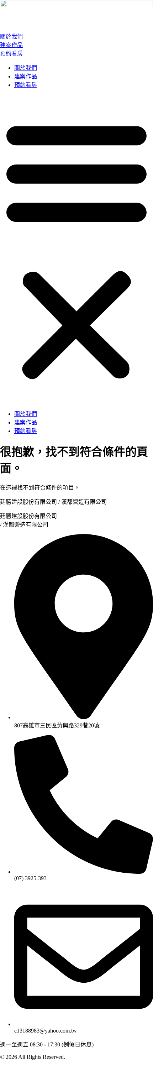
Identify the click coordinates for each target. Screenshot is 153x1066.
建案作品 (11, 45)
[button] (76, 248)
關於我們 (11, 36)
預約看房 (11, 54)
